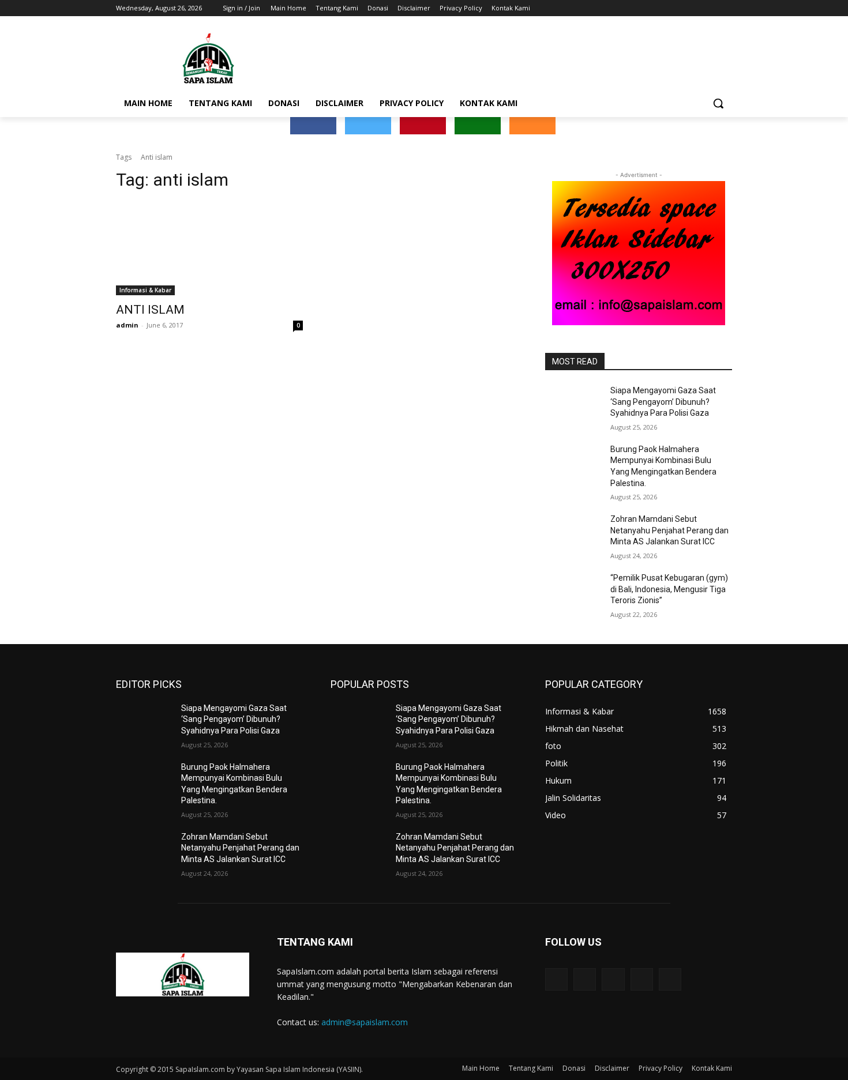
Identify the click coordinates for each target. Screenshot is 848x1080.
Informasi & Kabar (145, 290)
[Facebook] (661, 8)
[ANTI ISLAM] (209, 248)
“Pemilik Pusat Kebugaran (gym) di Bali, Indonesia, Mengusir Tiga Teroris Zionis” (669, 589)
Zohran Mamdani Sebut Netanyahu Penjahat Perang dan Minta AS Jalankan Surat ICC (669, 530)
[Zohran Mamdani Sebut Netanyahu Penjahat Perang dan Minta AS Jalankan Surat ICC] (573, 533)
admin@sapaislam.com (364, 1022)
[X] (693, 8)
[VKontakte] (670, 979)
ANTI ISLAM (150, 310)
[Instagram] (677, 8)
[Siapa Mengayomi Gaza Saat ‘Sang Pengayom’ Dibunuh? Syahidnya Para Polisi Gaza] (573, 404)
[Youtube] (725, 8)
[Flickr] (613, 979)
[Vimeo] (709, 8)
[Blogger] (556, 979)
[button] (718, 103)
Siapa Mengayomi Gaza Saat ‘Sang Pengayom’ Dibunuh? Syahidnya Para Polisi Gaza (663, 401)
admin (127, 325)
